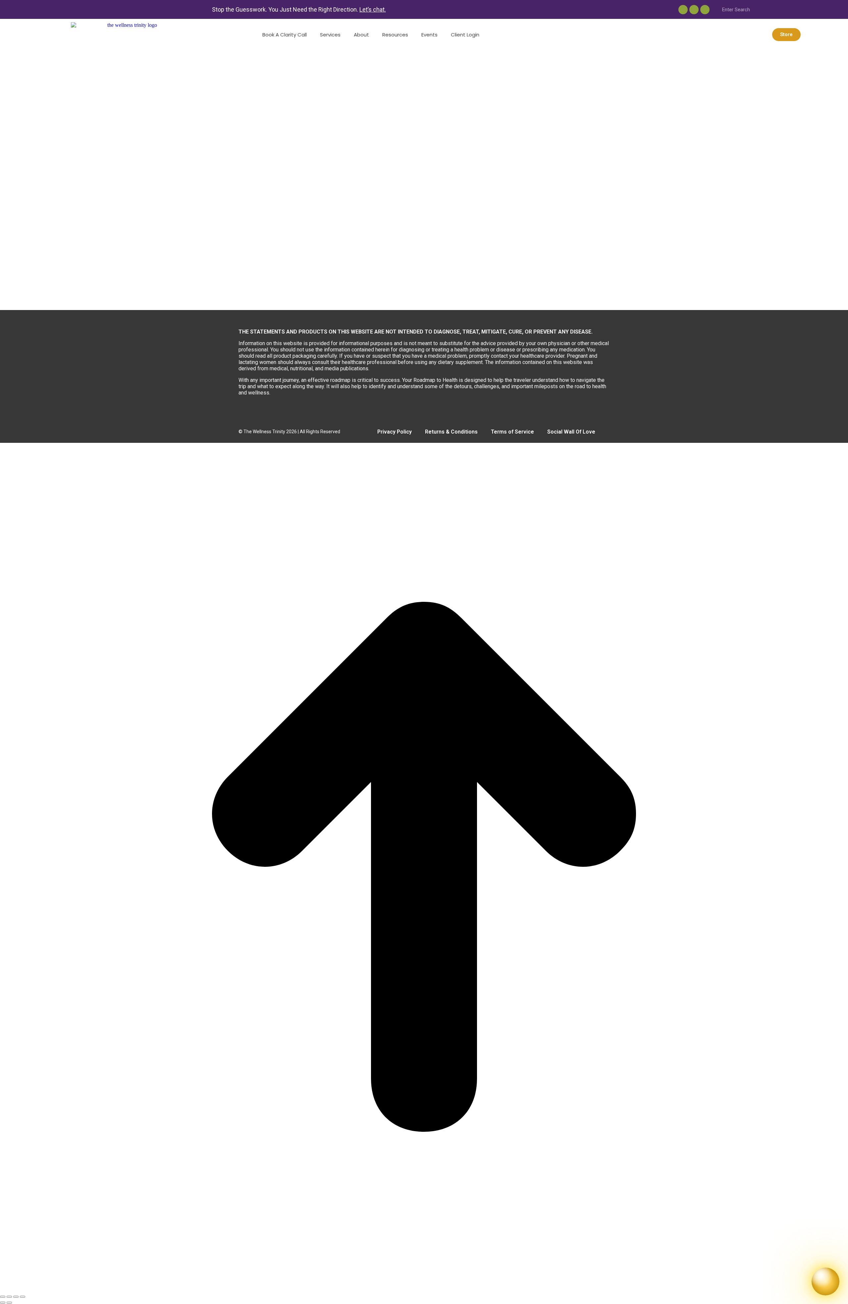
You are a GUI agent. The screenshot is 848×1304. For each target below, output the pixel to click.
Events (429, 34)
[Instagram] (694, 9)
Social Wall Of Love (571, 432)
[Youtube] (683, 9)
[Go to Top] (424, 1289)
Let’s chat (372, 9)
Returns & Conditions (451, 432)
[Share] (9, 1297)
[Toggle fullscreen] (16, 1297)
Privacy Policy (394, 432)
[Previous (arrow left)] (2, 1303)
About (361, 34)
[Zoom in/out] (22, 1297)
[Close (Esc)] (2, 1297)
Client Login (465, 34)
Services (330, 34)
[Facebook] (705, 9)
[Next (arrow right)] (9, 1303)
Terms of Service (512, 432)
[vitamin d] (199, 307)
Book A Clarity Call (284, 34)
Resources (395, 34)
